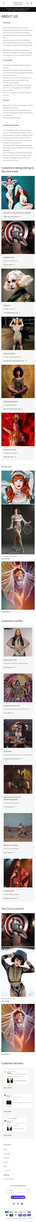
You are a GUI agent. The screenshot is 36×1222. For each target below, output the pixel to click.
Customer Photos (9, 1179)
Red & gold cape (9, 457)
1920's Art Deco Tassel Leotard (9, 556)
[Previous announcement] (3, 9)
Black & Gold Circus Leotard (8, 998)
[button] (4, 3)
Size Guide (7, 1154)
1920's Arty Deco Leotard (11, 217)
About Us (6, 1174)
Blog (5, 1166)
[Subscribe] (27, 1190)
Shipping (6, 1158)
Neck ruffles (7, 713)
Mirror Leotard (8, 852)
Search (6, 1149)
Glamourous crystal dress (11, 759)
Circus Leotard (8, 265)
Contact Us (7, 1170)
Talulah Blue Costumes (15, 1218)
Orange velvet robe (10, 898)
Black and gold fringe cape (12, 409)
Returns (6, 1162)
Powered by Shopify (25, 1218)
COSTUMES (5, 612)
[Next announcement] (33, 9)
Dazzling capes (8, 667)
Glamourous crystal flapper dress (14, 361)
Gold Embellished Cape (11, 313)
